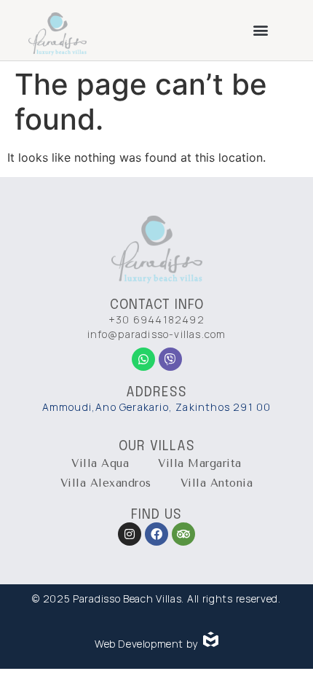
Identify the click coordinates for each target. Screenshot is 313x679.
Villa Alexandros (105, 483)
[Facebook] (156, 534)
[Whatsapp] (143, 359)
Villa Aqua (100, 463)
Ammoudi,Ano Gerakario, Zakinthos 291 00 (157, 407)
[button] (261, 29)
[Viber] (170, 359)
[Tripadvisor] (183, 534)
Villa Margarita (200, 463)
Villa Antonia (217, 483)
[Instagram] (129, 534)
